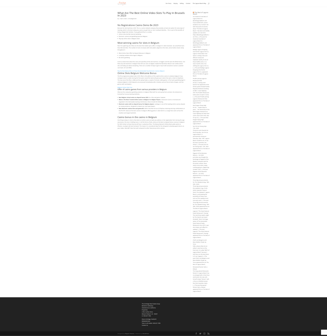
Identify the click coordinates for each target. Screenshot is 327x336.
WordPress (146, 333)
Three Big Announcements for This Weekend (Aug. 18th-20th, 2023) (201, 182)
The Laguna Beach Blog (199, 3)
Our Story (168, 3)
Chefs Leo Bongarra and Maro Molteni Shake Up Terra (200, 242)
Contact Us (145, 325)
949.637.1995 (156, 323)
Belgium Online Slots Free (125, 87)
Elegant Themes (129, 333)
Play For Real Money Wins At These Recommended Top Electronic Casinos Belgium (141, 71)
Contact (188, 3)
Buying (176, 3)
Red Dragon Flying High (199, 105)
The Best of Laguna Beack (200, 13)
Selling (182, 3)
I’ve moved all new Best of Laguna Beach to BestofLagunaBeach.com (200, 18)
